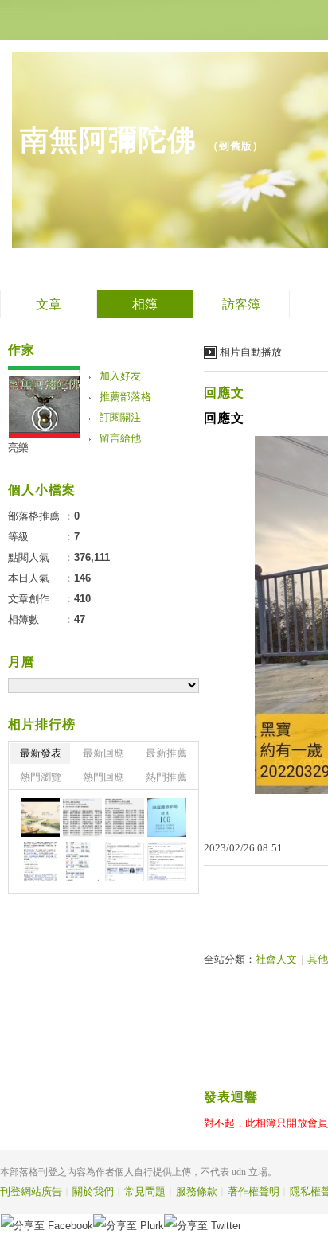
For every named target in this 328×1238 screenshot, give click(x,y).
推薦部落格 (125, 397)
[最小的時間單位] (124, 861)
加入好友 (120, 376)
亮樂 (18, 448)
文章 (48, 304)
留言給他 (120, 438)
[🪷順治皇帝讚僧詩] (124, 817)
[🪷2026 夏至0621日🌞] (40, 817)
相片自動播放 (251, 352)
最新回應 (103, 753)
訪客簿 (241, 304)
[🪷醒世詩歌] (82, 817)
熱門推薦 (166, 777)
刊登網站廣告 (31, 1191)
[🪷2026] (40, 861)
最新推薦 (166, 753)
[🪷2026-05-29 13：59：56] (166, 817)
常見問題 (145, 1191)
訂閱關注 (120, 417)
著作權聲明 (253, 1191)
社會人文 (276, 959)
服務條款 (196, 1191)
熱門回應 (103, 777)
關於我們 (93, 1191)
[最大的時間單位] (166, 861)
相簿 (145, 304)
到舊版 (235, 146)
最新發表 (40, 753)
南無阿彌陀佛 (108, 139)
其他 (317, 959)
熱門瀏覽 (40, 777)
